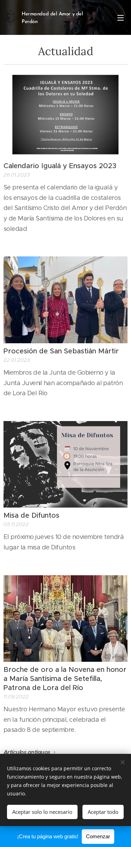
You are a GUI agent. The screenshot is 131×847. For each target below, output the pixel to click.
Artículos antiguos (26, 752)
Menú (121, 17)
